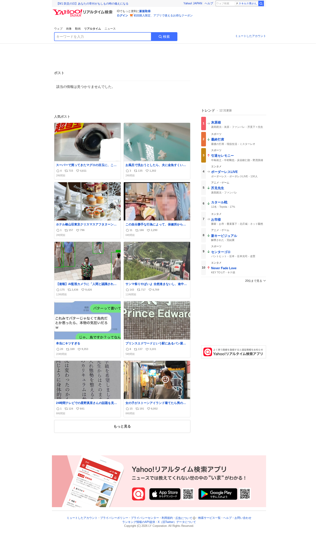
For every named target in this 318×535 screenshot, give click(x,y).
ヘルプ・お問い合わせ (237, 518)
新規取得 (145, 11)
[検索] (261, 3)
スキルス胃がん (248, 3)
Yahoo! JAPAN (192, 3)
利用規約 (167, 518)
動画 (78, 28)
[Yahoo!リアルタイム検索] (83, 10)
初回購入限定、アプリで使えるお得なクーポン (163, 15)
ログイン (122, 15)
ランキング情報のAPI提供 (138, 522)
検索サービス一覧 (209, 518)
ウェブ (58, 28)
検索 (166, 36)
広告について (183, 518)
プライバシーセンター (145, 518)
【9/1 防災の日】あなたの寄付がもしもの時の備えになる (92, 3)
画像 (69, 28)
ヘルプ (209, 3)
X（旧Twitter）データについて (177, 522)
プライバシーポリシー (114, 518)
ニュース (110, 28)
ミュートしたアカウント (250, 36)
